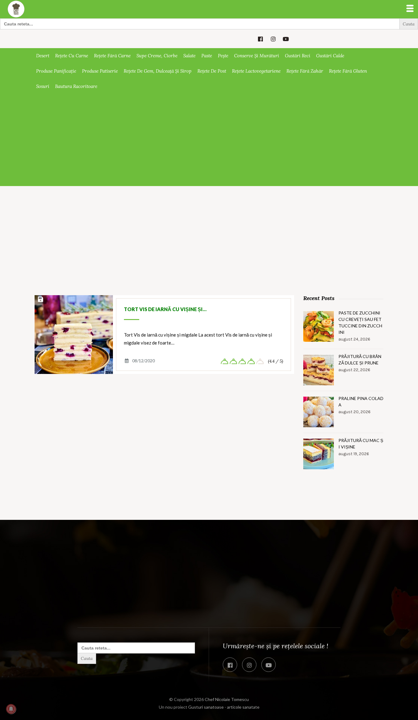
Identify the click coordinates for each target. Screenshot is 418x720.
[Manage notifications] (11, 709)
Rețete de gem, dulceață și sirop (158, 71)
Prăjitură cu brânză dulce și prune (359, 359)
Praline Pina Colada (360, 401)
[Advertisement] (209, 140)
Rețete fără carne (112, 56)
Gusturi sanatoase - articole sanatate (223, 707)
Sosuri (42, 86)
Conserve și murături (256, 56)
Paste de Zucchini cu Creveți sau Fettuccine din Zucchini (360, 322)
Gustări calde (330, 56)
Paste (206, 56)
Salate (189, 56)
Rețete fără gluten (348, 71)
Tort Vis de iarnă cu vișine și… (165, 309)
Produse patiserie (100, 71)
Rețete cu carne (71, 56)
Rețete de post (211, 71)
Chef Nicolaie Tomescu (227, 699)
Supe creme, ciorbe (156, 56)
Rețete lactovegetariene (256, 71)
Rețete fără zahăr (304, 71)
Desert (42, 56)
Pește (223, 56)
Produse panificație (56, 71)
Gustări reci (297, 56)
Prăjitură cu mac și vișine (360, 443)
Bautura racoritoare (76, 86)
